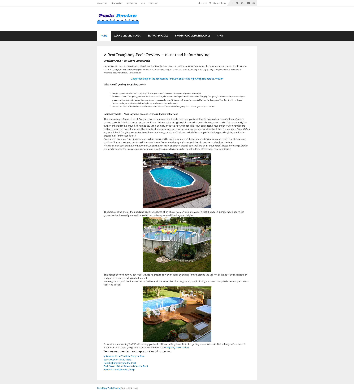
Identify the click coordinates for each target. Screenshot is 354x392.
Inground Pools (158, 35)
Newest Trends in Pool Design (119, 369)
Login (204, 3)
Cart (143, 3)
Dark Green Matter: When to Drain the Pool (126, 366)
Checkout (153, 3)
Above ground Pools (127, 35)
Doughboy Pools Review (108, 388)
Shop (220, 35)
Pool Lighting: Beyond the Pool (120, 363)
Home (104, 35)
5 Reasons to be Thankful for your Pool (124, 356)
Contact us (101, 3)
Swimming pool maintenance (192, 35)
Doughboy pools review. (176, 347)
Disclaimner (132, 3)
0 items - (219, 3)
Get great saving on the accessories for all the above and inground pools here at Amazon (177, 78)
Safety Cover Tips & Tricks (117, 359)
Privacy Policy (116, 3)
